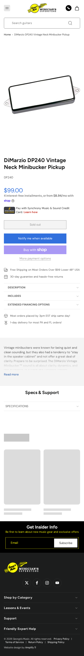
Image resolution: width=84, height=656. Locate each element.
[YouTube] (57, 582)
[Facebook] (37, 582)
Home (7, 34)
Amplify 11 (30, 647)
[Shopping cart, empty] (75, 8)
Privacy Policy (61, 638)
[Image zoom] (42, 95)
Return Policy (35, 642)
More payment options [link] (35, 258)
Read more (11, 374)
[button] (7, 8)
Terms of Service (14, 642)
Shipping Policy (55, 642)
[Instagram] (47, 582)
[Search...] (70, 23)
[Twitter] (26, 582)
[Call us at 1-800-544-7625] (68, 8)
